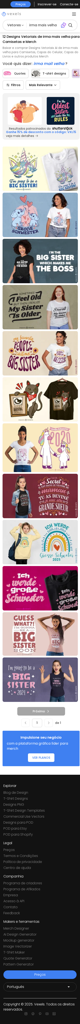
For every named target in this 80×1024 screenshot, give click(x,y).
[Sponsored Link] (25, 111)
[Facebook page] (33, 1013)
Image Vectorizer (17, 946)
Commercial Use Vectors (23, 816)
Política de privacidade (22, 861)
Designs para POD (18, 822)
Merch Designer (16, 928)
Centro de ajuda (17, 867)
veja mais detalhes (20, 136)
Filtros (15, 85)
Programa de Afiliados (21, 889)
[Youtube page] (47, 1013)
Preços (9, 849)
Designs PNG (13, 804)
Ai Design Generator (19, 934)
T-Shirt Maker (14, 952)
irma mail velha (49, 63)
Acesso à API (13, 901)
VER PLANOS (41, 758)
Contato (10, 907)
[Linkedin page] (54, 1013)
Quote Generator (17, 958)
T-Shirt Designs (15, 798)
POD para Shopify (18, 834)
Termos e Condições (20, 855)
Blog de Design (15, 792)
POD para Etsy (15, 828)
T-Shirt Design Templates (24, 810)
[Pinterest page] (40, 1013)
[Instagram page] (26, 1013)
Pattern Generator (18, 964)
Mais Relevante (40, 85)
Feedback (11, 913)
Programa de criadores (22, 883)
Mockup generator (18, 940)
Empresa (10, 895)
